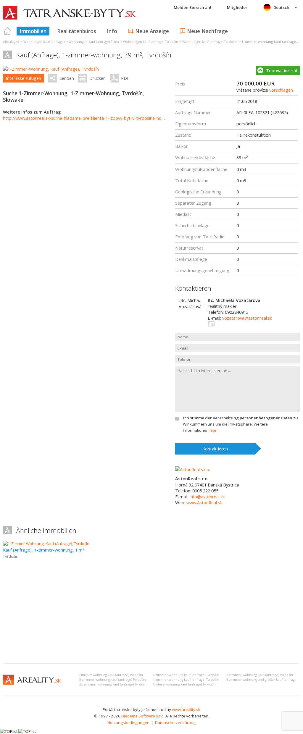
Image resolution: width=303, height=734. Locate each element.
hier (213, 430)
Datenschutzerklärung (175, 722)
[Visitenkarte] (211, 324)
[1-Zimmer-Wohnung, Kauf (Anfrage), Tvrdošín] (51, 69)
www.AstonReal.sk (204, 502)
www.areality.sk (186, 709)
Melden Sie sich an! (192, 7)
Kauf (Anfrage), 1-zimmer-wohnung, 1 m (43, 550)
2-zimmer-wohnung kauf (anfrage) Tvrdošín (259, 675)
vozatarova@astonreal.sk (247, 318)
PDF (125, 78)
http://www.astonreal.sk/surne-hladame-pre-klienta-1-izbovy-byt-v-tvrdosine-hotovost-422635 (97, 118)
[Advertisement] (151, 614)
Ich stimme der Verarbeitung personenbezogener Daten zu (240, 418)
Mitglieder (237, 7)
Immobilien (33, 31)
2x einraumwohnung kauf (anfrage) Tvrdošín (113, 684)
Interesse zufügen (23, 78)
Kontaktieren (215, 449)
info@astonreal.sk (207, 496)
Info (112, 31)
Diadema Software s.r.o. (143, 716)
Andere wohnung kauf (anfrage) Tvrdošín (184, 684)
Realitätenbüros (76, 31)
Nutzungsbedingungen (128, 722)
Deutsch (281, 7)
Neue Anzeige (152, 31)
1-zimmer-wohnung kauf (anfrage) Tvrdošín (186, 675)
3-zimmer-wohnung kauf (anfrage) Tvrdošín (112, 680)
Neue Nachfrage (207, 31)
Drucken (97, 78)
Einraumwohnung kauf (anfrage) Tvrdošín (111, 675)
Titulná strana (7, 31)
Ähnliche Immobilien (46, 530)
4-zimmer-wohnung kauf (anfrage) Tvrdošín (186, 680)
